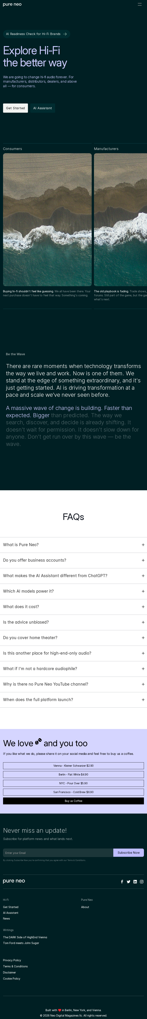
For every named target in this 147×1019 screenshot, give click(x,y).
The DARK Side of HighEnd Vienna (25, 937)
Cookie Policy (11, 978)
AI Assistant (10, 912)
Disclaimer (9, 972)
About (85, 907)
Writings (8, 930)
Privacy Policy (12, 960)
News (6, 918)
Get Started (10, 907)
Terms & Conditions (76, 860)
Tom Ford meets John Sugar (21, 943)
